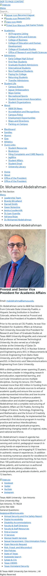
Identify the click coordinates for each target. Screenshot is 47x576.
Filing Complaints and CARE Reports (26, 154)
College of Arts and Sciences (22, 36)
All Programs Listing (18, 33)
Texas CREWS (10, 563)
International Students (19, 68)
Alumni (7, 135)
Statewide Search (12, 556)
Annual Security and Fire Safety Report (23, 516)
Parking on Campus (18, 124)
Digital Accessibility (13, 519)
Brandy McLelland (13, 201)
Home (7, 171)
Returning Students (18, 77)
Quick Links (10, 144)
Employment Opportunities (21, 117)
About (7, 105)
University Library (17, 166)
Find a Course (11, 531)
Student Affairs (15, 160)
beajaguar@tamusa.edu (12, 513)
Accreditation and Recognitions (23, 111)
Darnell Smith (11, 204)
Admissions (10, 55)
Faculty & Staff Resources (16, 528)
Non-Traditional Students (20, 71)
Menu (3, 194)
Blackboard (9, 129)
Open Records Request (15, 544)
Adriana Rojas (11, 216)
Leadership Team (12, 197)
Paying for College (17, 74)
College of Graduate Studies (22, 49)
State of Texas (11, 553)
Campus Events (16, 86)
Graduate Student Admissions (23, 64)
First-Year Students (17, 61)
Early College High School (20, 58)
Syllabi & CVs (10, 559)
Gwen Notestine (12, 207)
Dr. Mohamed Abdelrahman (17, 219)
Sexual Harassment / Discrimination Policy (25, 541)
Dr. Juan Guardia (12, 213)
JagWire (12, 157)
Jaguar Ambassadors (18, 89)
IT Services (9, 535)
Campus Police (15, 114)
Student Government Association (24, 99)
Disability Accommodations (17, 522)
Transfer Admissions (18, 80)
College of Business (18, 39)
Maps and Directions (18, 121)
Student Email (15, 163)
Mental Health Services (15, 538)
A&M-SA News (15, 108)
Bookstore (13, 151)
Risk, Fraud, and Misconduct (18, 547)
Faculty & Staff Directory (16, 525)
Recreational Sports (18, 96)
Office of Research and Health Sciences (27, 52)
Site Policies (10, 550)
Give (6, 138)
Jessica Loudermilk (13, 210)
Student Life (10, 83)
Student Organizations (19, 102)
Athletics (8, 141)
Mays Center (14, 92)
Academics (9, 30)
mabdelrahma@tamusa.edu (20, 300)
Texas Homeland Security (16, 566)
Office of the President (15, 178)
